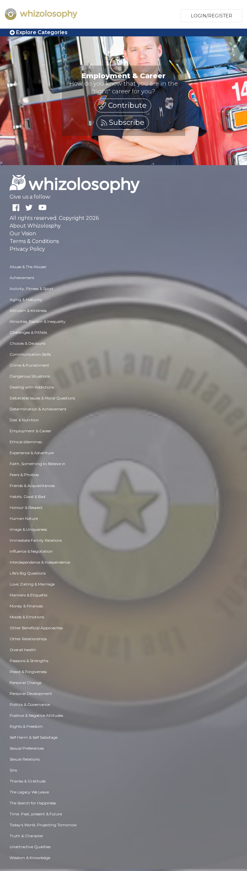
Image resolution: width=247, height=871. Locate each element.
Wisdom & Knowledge (30, 857)
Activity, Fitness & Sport (31, 288)
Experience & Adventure (32, 452)
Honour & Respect (26, 507)
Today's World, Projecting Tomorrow (43, 824)
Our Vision (23, 233)
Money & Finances (26, 606)
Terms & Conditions (34, 241)
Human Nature (24, 518)
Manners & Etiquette (28, 595)
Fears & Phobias (24, 474)
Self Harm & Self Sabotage (34, 737)
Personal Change (25, 682)
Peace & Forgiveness (28, 671)
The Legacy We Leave (29, 792)
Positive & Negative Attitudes (36, 715)
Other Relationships (28, 638)
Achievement (22, 277)
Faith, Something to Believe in (37, 463)
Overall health (23, 649)
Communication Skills (30, 354)
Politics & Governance (30, 704)
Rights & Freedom (26, 726)
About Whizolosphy (35, 226)
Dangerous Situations (30, 376)
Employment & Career (30, 430)
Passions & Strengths (29, 660)
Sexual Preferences (27, 748)
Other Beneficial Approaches (36, 627)
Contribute (126, 105)
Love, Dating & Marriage (32, 584)
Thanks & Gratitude (28, 781)
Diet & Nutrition (24, 419)
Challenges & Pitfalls (28, 332)
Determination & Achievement (38, 409)
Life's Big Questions (28, 573)
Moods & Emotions (27, 616)
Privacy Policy (27, 249)
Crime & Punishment (29, 365)
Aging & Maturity (26, 299)
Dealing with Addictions (32, 387)
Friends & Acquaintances (32, 485)
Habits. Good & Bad (27, 496)
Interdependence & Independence (40, 562)
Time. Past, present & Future (36, 813)
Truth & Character (26, 835)
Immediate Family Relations (36, 540)
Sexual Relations (25, 759)
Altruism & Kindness (28, 310)
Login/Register (211, 16)
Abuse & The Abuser (28, 266)
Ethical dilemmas (26, 441)
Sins (13, 770)
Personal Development (31, 693)
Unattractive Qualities (30, 846)
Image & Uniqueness (28, 529)
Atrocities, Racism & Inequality (38, 321)
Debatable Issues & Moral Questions (42, 398)
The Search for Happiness (33, 803)
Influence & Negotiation (31, 551)
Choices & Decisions (27, 343)
